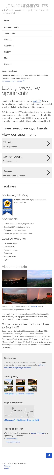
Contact (7, 64)
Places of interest (13, 429)
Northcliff (8, 40)
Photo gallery (11, 376)
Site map (7, 466)
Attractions (9, 46)
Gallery (7, 52)
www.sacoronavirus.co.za (12, 81)
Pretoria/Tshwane (13, 442)
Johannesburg (11, 439)
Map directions (13, 402)
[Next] (49, 455)
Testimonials (9, 33)
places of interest (37, 433)
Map (6, 58)
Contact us (10, 358)
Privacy (6, 468)
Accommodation (11, 27)
